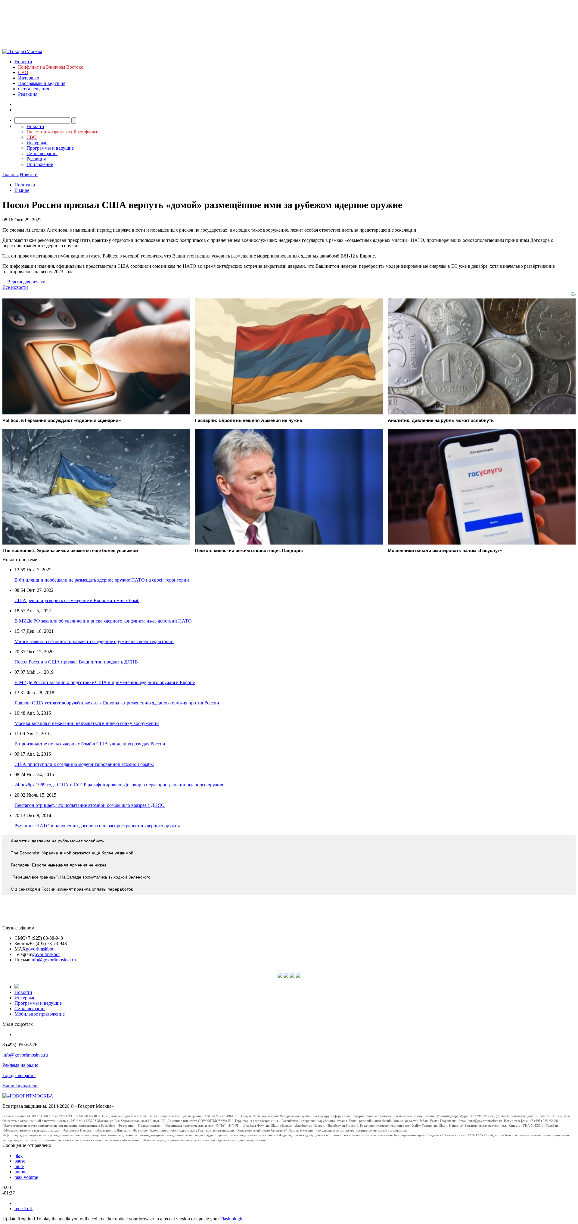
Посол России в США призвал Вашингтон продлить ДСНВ (76, 661)
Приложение (39, 164)
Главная (10, 174)
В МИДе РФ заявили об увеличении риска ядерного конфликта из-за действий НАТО (103, 620)
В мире (21, 190)
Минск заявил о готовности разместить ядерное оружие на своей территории (94, 641)
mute (19, 1166)
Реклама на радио (20, 1065)
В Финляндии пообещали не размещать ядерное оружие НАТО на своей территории (101, 579)
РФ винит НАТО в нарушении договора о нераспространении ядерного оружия (97, 825)
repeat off (23, 1208)
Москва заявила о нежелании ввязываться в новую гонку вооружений (86, 723)
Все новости (15, 287)
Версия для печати (26, 281)
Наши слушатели (20, 1085)
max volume (26, 1177)
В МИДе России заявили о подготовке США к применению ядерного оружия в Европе (104, 682)
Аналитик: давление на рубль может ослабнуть (57, 840)
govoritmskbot (39, 948)
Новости (23, 61)
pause (19, 1160)
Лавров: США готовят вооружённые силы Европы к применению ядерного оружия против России (116, 702)
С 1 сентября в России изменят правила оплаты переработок (72, 889)
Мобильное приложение (39, 1013)
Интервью (28, 77)
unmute (21, 1171)
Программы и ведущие (41, 83)
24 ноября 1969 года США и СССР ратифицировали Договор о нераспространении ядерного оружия (118, 784)
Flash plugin (232, 1218)
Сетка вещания (33, 88)
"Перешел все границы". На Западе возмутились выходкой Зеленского (81, 877)
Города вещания (19, 1075)
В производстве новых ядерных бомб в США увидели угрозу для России (89, 743)
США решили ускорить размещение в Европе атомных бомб (76, 600)
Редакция (27, 94)
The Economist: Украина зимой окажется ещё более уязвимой (72, 853)
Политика (24, 184)
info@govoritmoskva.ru (53, 959)
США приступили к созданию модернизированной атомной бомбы (84, 764)
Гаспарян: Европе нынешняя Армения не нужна (59, 865)
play (18, 1155)
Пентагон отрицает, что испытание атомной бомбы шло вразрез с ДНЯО (89, 805)
